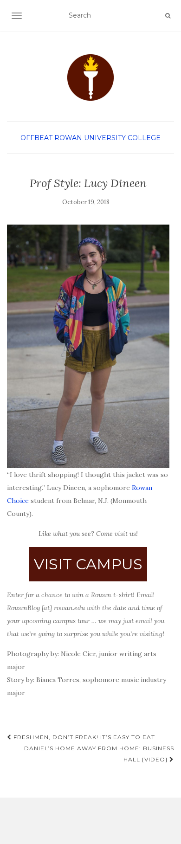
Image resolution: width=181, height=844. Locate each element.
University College (122, 138)
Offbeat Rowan (51, 138)
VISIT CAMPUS (88, 564)
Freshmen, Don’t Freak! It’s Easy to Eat (83, 737)
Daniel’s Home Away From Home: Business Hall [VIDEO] (99, 754)
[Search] (168, 16)
